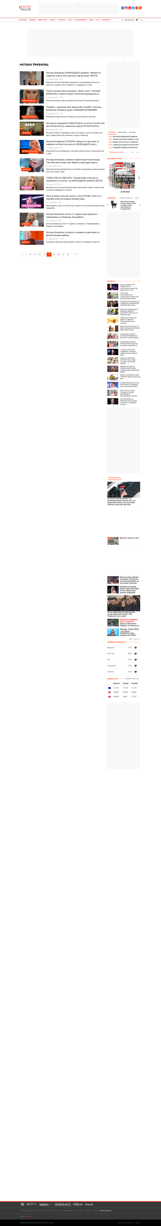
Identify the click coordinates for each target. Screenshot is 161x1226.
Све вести (111, 281)
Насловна (23, 20)
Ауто (97, 20)
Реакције (132, 132)
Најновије (112, 132)
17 (44, 254)
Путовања (62, 20)
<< (22, 254)
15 (35, 254)
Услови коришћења (105, 1210)
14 (30, 254)
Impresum (23, 1216)
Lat (137, 8)
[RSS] (139, 281)
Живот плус (42, 20)
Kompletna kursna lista (132, 678)
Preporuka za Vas (114, 477)
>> (76, 254)
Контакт (30, 1216)
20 (58, 254)
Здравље (32, 20)
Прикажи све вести (116, 152)
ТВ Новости (106, 20)
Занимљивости (81, 20)
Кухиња (52, 20)
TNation (138, 1222)
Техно (91, 20)
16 (40, 254)
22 (68, 254)
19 (54, 254)
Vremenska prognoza (116, 642)
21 (63, 254)
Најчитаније (122, 132)
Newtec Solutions (128, 1222)
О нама (95, 1210)
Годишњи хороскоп (126, 198)
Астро (70, 20)
